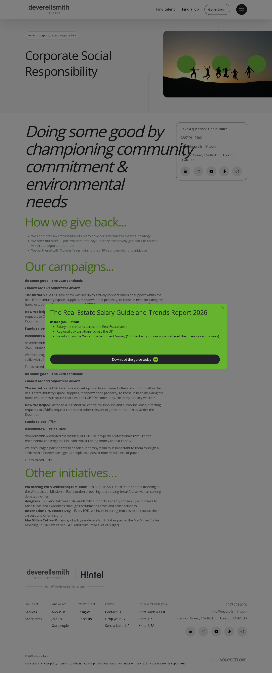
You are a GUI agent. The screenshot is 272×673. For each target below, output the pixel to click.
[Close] (222, 308)
